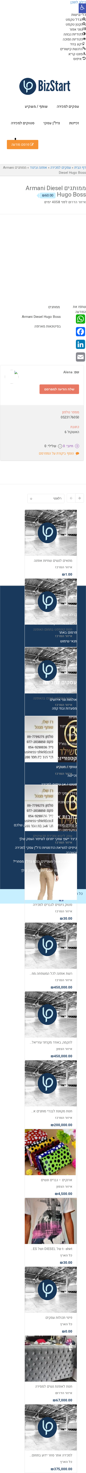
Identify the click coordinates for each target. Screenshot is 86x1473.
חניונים (72, 734)
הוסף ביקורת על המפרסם (57, 453)
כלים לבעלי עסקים (63, 623)
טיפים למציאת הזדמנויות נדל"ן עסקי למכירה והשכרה (46, 850)
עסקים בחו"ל (68, 743)
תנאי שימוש (68, 641)
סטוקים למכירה (22, 123)
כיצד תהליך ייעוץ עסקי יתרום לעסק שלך (49, 870)
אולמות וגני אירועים (63, 699)
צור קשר (71, 650)
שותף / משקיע (36, 106)
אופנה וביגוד (38, 167)
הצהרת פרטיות (67, 667)
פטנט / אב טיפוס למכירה (59, 784)
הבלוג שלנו (69, 614)
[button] (82, 8)
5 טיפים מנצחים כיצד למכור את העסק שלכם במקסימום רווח (45, 827)
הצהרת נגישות (67, 658)
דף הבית (80, 167)
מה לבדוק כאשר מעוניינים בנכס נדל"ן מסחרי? (45, 861)
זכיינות (74, 123)
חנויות (73, 717)
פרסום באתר (68, 632)
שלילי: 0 (52, 446)
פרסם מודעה (20, 144)
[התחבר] (15, 139)
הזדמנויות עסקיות (65, 690)
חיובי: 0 (70, 446)
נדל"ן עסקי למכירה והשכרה (58, 793)
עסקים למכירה (68, 106)
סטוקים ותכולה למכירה (61, 802)
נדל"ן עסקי (52, 123)
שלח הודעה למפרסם (59, 389)
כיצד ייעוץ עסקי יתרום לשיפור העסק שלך (48, 838)
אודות (73, 605)
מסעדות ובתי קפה (64, 708)
